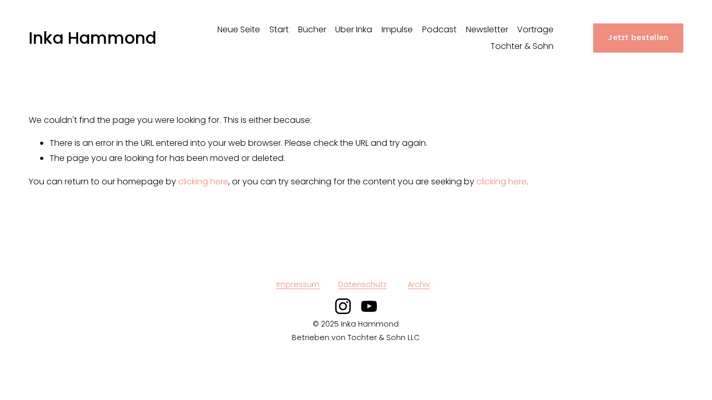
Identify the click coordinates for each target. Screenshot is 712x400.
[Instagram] (343, 306)
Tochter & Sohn (522, 46)
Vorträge (535, 29)
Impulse (397, 29)
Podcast (439, 29)
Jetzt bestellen (638, 37)
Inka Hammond (92, 37)
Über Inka (353, 29)
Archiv (419, 284)
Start (279, 29)
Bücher (312, 29)
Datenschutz (362, 284)
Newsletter (487, 29)
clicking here (203, 182)
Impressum (298, 284)
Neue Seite (238, 29)
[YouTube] (369, 306)
